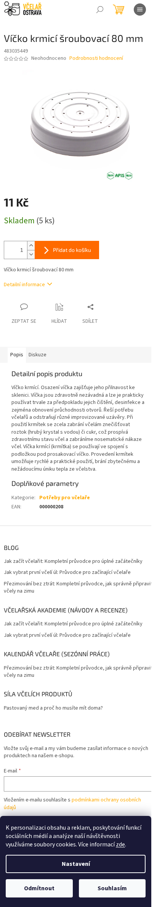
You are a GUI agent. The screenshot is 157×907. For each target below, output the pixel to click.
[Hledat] (99, 9)
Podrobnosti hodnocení (96, 58)
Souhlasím (112, 888)
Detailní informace (24, 284)
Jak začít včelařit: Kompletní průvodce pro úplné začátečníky (73, 561)
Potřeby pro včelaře (64, 498)
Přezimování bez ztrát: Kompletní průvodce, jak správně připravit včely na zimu (78, 587)
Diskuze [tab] (37, 355)
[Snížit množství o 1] (31, 254)
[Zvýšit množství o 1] (31, 245)
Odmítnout (39, 888)
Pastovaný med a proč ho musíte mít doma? (53, 708)
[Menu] (139, 9)
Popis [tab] (16, 355)
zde (120, 844)
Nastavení (76, 864)
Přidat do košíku (72, 250)
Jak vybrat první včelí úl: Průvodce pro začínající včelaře (67, 572)
